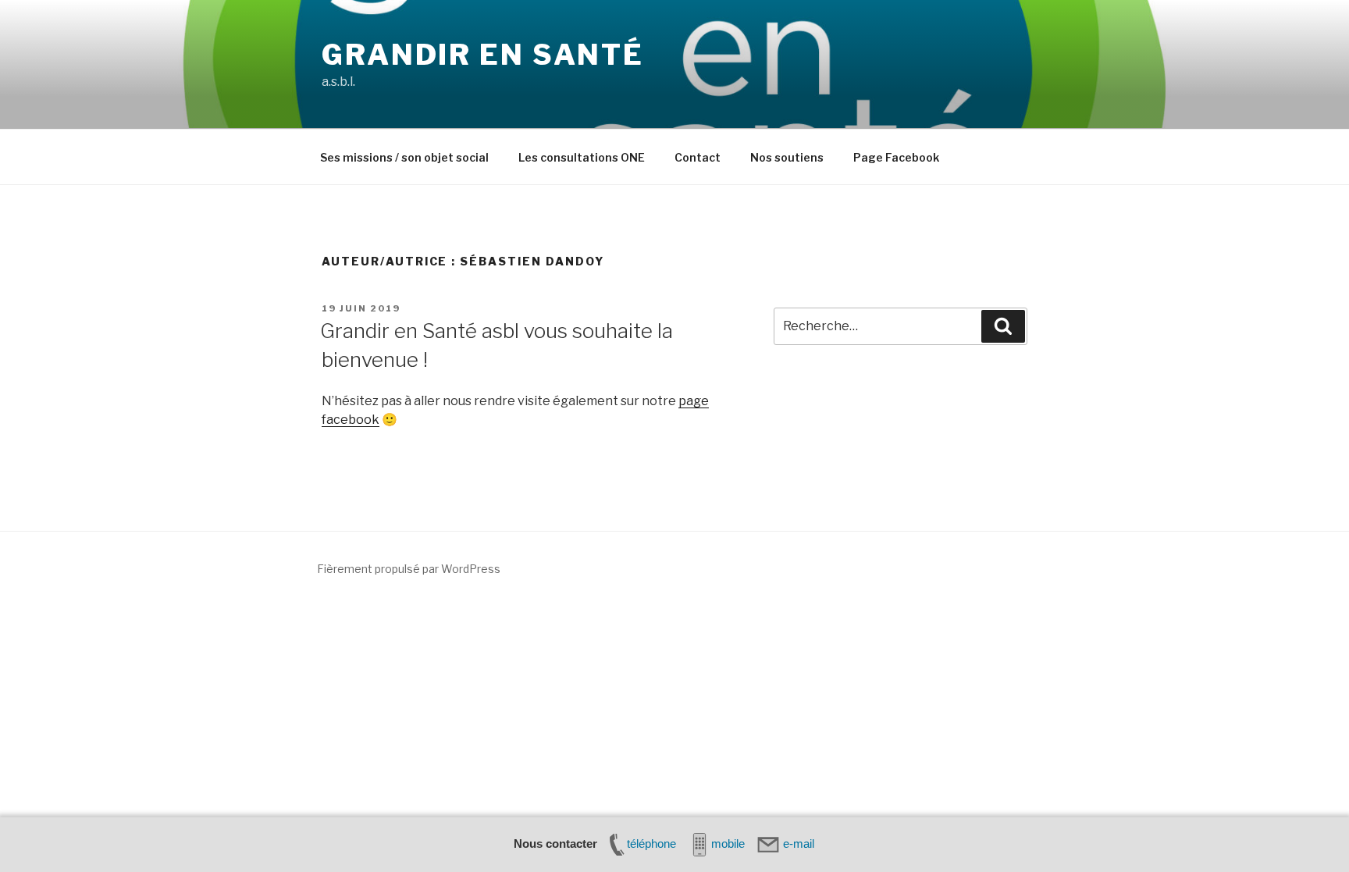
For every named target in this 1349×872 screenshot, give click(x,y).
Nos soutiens (787, 157)
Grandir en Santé (483, 54)
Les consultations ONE (581, 157)
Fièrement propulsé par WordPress (408, 568)
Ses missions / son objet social (404, 157)
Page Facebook (896, 157)
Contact (697, 157)
